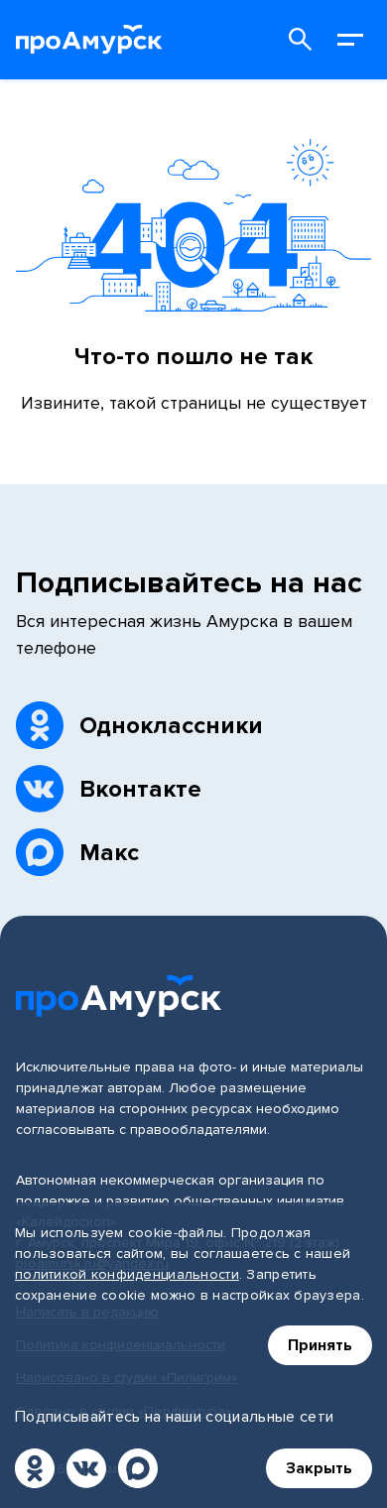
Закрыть (319, 1468)
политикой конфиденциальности (127, 1274)
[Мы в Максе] (138, 1468)
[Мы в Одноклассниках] (35, 1468)
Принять (320, 1345)
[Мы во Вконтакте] (86, 1468)
